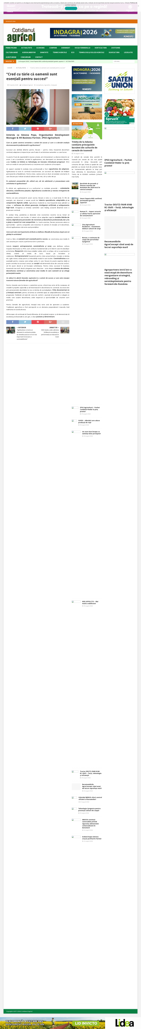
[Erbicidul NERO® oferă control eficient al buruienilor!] (74, 799)
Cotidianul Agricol (27, 85)
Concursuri (26, 57)
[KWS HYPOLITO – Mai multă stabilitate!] (76, 683)
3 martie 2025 (13, 85)
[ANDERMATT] (119, 123)
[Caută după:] (124, 61)
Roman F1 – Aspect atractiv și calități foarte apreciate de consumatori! (90, 213)
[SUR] (119, 92)
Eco (72, 52)
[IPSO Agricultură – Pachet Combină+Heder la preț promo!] (75, 410)
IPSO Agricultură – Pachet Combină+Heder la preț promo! (90, 409)
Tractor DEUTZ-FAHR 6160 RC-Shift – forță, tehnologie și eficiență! (90, 773)
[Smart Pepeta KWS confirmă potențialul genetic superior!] (75, 201)
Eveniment (65, 48)
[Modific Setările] (138, 6)
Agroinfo (47, 85)
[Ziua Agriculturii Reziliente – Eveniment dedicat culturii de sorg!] (76, 226)
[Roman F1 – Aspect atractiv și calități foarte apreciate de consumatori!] (75, 214)
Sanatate (44, 52)
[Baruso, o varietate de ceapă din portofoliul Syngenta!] (76, 319)
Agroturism (11, 57)
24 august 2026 (88, 436)
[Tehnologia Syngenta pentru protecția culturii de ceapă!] (74, 811)
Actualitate (26, 48)
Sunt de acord (71, 8)
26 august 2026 (78, 153)
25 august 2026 (88, 231)
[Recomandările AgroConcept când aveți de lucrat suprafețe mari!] (76, 786)
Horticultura (101, 48)
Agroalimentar (29, 52)
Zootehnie (115, 48)
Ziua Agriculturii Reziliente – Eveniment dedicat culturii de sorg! (91, 226)
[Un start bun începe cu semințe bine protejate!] (76, 513)
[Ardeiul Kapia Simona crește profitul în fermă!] (76, 918)
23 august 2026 (88, 791)
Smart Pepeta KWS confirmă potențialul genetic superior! (91, 200)
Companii (53, 48)
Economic (40, 48)
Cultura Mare (12, 52)
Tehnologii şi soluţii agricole (91, 52)
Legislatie (128, 52)
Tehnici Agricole (60, 52)
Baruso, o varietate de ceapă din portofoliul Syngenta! (90, 240)
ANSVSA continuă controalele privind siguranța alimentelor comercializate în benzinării (90, 824)
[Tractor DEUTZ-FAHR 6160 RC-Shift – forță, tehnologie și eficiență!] (75, 773)
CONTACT (39, 57)
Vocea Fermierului (82, 48)
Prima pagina (11, 48)
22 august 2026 (88, 830)
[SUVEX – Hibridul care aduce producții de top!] (74, 423)
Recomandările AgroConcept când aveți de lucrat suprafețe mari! (92, 786)
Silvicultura (114, 52)
